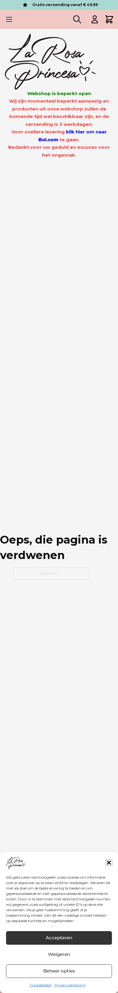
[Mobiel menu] (9, 19)
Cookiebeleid (40, 985)
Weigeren (59, 954)
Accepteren (59, 937)
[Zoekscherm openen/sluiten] (77, 19)
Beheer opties (59, 971)
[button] (109, 863)
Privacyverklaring (70, 985)
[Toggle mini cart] (109, 19)
